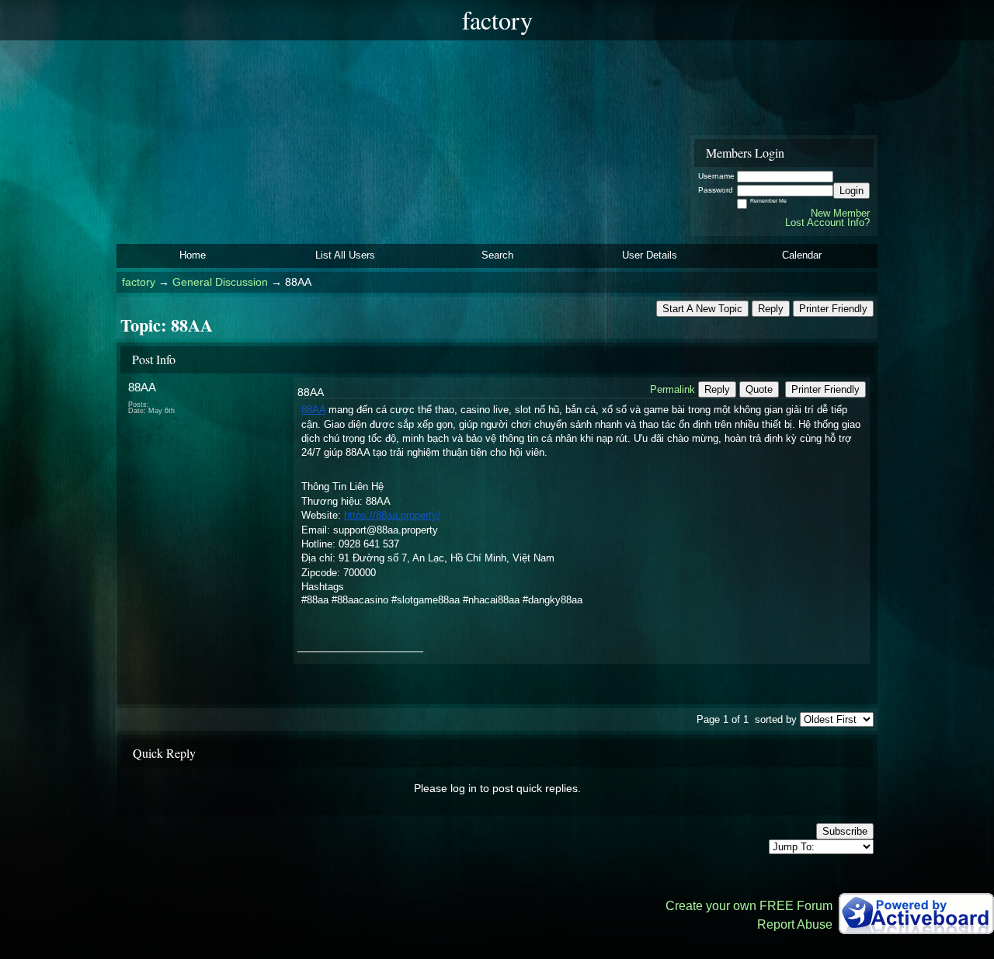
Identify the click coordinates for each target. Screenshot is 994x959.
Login (851, 190)
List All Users (345, 255)
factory (138, 282)
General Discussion (220, 282)
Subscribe (844, 831)
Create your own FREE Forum (749, 905)
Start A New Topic (702, 308)
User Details (649, 255)
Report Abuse (794, 924)
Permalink (672, 389)
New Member (840, 213)
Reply (771, 308)
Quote (759, 389)
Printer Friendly (833, 308)
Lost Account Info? (827, 222)
